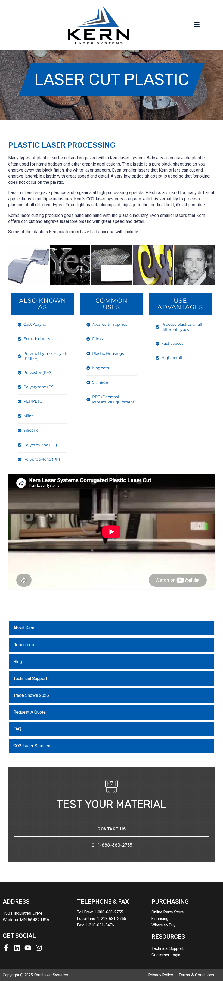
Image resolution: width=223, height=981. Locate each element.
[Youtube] (27, 947)
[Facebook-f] (6, 947)
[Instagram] (38, 947)
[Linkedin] (17, 947)
